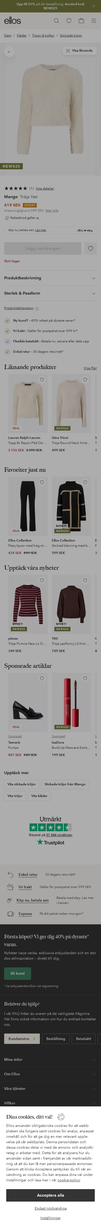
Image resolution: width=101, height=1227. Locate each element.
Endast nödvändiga (51, 1208)
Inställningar (50, 1218)
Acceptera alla (50, 1195)
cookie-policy (68, 1180)
